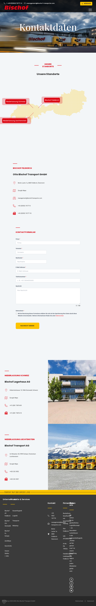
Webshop (15, 526)
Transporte (15, 521)
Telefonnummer (21, 276)
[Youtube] (71, 590)
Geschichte (6, 546)
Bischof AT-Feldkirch (6, 513)
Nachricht (19, 286)
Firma (18, 239)
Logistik (15, 516)
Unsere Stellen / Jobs (6, 553)
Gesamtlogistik (17, 511)
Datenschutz (20, 310)
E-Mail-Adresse (21, 267)
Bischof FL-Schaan (6, 533)
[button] (61, 10)
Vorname (19, 248)
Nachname (19, 258)
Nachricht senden (27, 326)
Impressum (90, 601)
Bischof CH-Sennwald (6, 523)
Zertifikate (6, 541)
